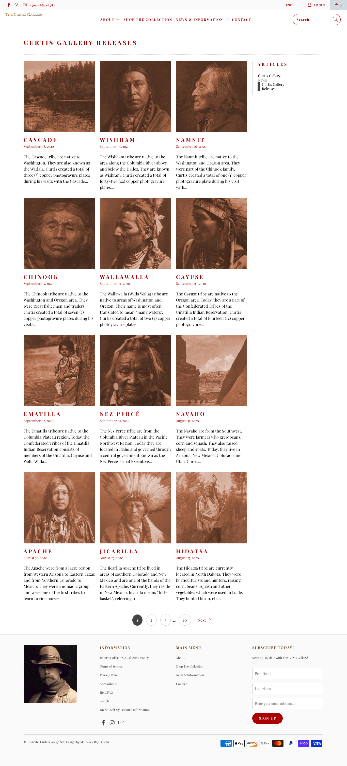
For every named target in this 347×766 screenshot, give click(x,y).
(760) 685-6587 (42, 5)
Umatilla (42, 413)
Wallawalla (124, 276)
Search (104, 701)
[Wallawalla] (135, 233)
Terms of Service (111, 666)
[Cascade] (59, 96)
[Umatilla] (59, 370)
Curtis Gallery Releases (273, 86)
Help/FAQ (106, 692)
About (108, 19)
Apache (38, 551)
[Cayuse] (211, 233)
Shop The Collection (147, 19)
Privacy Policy (109, 675)
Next (202, 620)
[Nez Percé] (135, 370)
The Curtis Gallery (46, 742)
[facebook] (8, 5)
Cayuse (190, 276)
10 (185, 620)
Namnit (190, 139)
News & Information (200, 19)
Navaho (191, 413)
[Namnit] (211, 96)
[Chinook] (59, 233)
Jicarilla (119, 551)
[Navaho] (211, 370)
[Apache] (59, 507)
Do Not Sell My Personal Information (125, 710)
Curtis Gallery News (269, 78)
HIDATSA (192, 551)
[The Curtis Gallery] (30, 14)
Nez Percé (120, 413)
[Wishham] (135, 96)
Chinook (41, 276)
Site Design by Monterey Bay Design (84, 742)
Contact (241, 19)
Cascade (41, 139)
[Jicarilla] (135, 507)
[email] (24, 5)
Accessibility (108, 684)
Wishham (118, 139)
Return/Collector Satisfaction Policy (124, 658)
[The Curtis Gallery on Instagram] (16, 5)
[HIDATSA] (211, 507)
